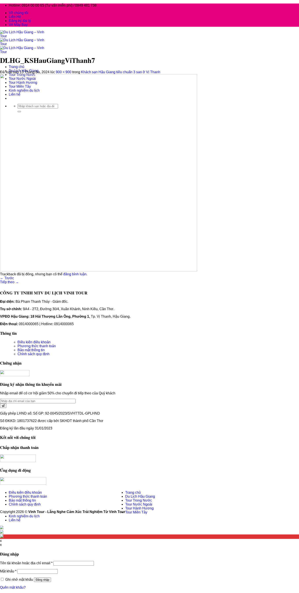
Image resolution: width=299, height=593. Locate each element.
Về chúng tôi (18, 13)
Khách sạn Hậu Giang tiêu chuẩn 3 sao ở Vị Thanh (120, 72)
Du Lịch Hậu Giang (140, 496)
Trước (7, 278)
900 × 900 (63, 72)
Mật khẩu (8, 571)
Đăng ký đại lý (20, 21)
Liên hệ (14, 520)
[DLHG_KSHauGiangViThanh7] (98, 270)
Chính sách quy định (33, 354)
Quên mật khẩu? (13, 587)
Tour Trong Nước (138, 500)
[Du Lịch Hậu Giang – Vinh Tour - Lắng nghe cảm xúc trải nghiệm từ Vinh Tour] (23, 44)
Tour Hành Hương (139, 508)
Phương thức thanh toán (37, 346)
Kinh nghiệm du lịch (24, 516)
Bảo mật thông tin (31, 350)
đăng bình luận (74, 274)
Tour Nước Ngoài (138, 504)
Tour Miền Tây (136, 512)
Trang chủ (16, 67)
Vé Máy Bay (18, 25)
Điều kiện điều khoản (34, 342)
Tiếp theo (9, 282)
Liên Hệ (15, 17)
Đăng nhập (42, 579)
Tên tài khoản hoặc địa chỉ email (26, 563)
